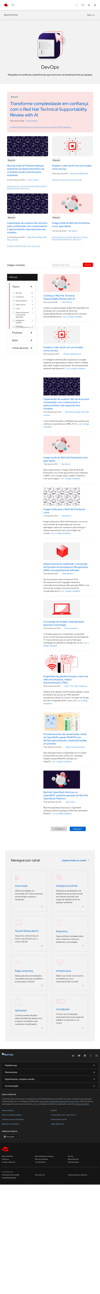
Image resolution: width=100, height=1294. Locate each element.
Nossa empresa (7, 1110)
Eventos (70, 1156)
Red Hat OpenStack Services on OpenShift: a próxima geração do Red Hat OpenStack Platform (65, 795)
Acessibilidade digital (9, 1178)
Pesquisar (88, 265)
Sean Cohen (70, 802)
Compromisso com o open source (63, 1115)
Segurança (61, 931)
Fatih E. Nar (69, 686)
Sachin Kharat (32, 121)
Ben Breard (73, 231)
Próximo (76, 829)
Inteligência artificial (17, 127)
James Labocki (33, 180)
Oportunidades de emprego (44, 1156)
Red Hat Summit (73, 1162)
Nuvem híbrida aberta (26, 930)
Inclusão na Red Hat (8, 1162)
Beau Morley (32, 237)
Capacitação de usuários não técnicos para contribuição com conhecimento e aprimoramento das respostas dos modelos (66, 403)
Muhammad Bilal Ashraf (79, 173)
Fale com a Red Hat (41, 1159)
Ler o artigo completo (72, 316)
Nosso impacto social (58, 1119)
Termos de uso (40, 1175)
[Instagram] (96, 1056)
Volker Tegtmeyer (80, 686)
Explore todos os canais (74, 860)
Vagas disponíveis (57, 1124)
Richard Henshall (71, 628)
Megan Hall (42, 237)
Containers (84, 237)
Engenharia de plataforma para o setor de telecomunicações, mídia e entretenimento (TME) (65, 679)
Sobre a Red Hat (7, 1156)
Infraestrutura (63, 970)
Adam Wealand (67, 573)
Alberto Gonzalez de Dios (75, 747)
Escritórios (5, 1159)
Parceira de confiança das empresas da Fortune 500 (59, 1101)
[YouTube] (79, 1056)
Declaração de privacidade (10, 1175)
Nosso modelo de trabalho (12, 1115)
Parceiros (19, 326)
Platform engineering (64, 127)
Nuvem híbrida (77, 180)
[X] (90, 1056)
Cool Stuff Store (40, 1162)
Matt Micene (66, 516)
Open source (25, 188)
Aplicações (21, 1010)
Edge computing (24, 970)
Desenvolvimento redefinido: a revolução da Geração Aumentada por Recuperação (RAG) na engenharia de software (65, 567)
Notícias (54, 1110)
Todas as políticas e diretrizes (77, 1175)
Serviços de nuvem (30, 127)
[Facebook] (84, 1056)
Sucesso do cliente (43, 127)
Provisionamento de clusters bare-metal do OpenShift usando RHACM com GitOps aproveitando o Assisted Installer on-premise (65, 739)
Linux (29, 246)
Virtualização (63, 1009)
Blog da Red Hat (11, 15)
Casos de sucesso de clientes (13, 1119)
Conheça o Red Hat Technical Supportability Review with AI (59, 297)
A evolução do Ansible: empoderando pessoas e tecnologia (63, 623)
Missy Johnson (12, 240)
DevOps (53, 127)
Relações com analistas (10, 1124)
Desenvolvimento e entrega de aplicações (21, 186)
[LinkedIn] (73, 1056)
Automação (21, 885)
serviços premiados (81, 1104)
